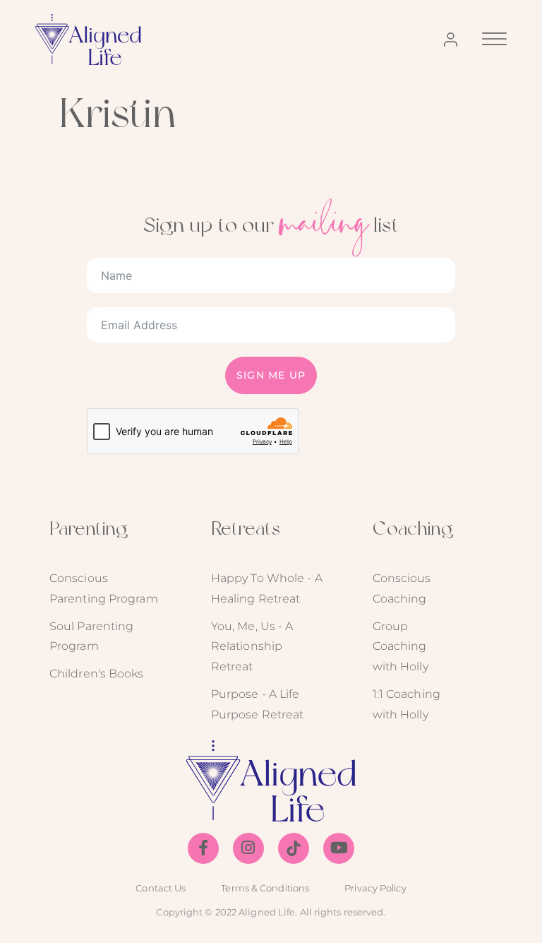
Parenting (88, 528)
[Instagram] (248, 848)
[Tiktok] (293, 848)
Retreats (245, 528)
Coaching (413, 528)
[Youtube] (338, 848)
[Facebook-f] (203, 848)
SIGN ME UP (271, 375)
